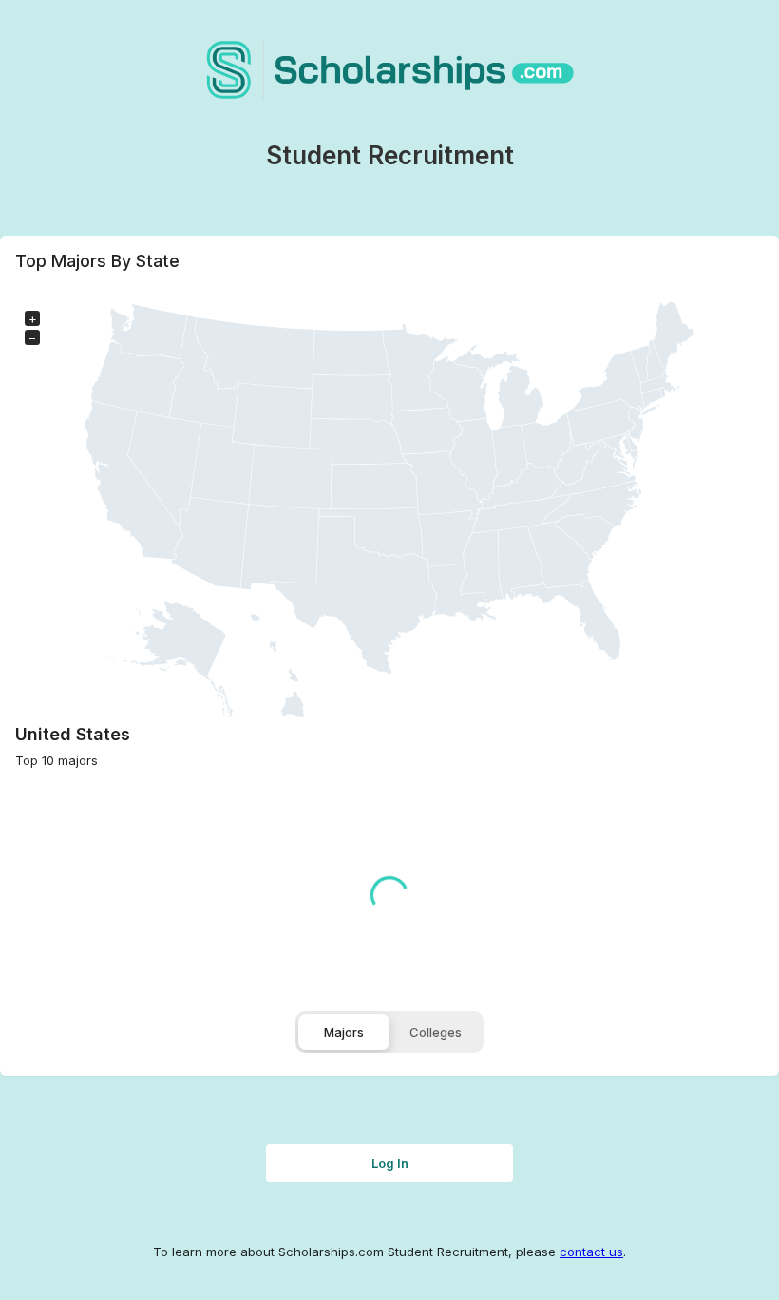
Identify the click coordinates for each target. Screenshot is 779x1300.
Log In (389, 1163)
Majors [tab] (344, 1032)
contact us (591, 1251)
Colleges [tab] (435, 1032)
